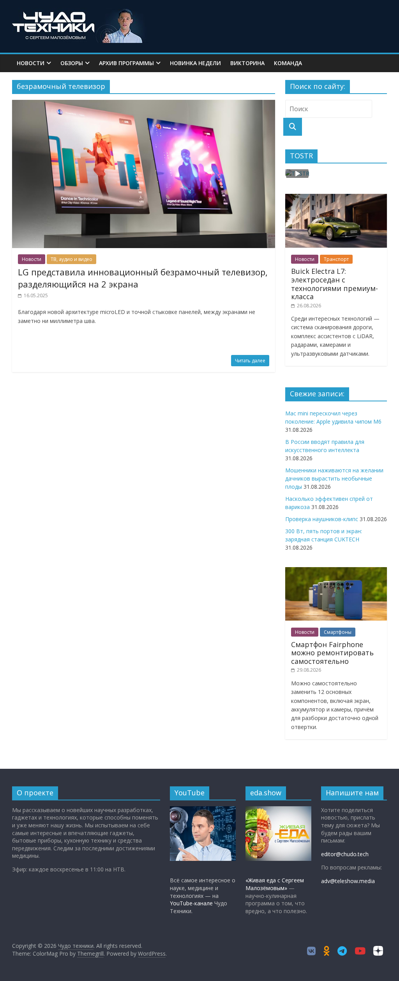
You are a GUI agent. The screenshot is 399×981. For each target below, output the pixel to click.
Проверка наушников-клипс (321, 519)
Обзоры (71, 63)
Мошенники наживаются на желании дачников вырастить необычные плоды (334, 478)
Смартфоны (337, 632)
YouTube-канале (191, 903)
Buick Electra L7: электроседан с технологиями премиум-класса (334, 283)
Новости (30, 63)
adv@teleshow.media (348, 881)
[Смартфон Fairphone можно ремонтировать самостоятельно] (336, 571)
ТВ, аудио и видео (71, 259)
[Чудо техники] (80, 12)
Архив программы (126, 63)
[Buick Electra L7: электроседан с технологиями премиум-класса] (336, 198)
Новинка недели (195, 63)
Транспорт (336, 259)
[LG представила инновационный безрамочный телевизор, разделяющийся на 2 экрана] (143, 104)
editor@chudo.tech (345, 854)
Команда (288, 63)
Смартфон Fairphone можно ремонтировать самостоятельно (332, 653)
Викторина (247, 63)
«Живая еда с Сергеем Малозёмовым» (274, 884)
